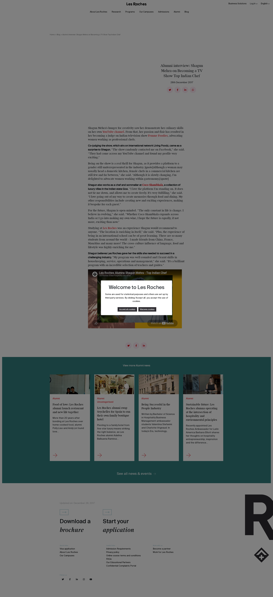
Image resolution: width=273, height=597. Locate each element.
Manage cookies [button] (147, 309)
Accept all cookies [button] (127, 309)
